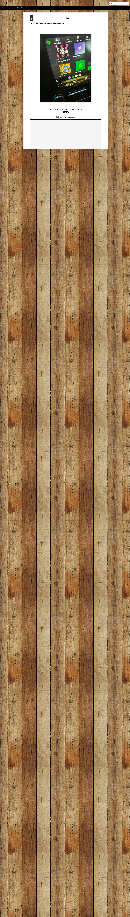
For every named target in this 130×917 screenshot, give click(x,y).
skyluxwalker (78, 109)
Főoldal (17, 8)
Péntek (66, 18)
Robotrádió (24, 8)
